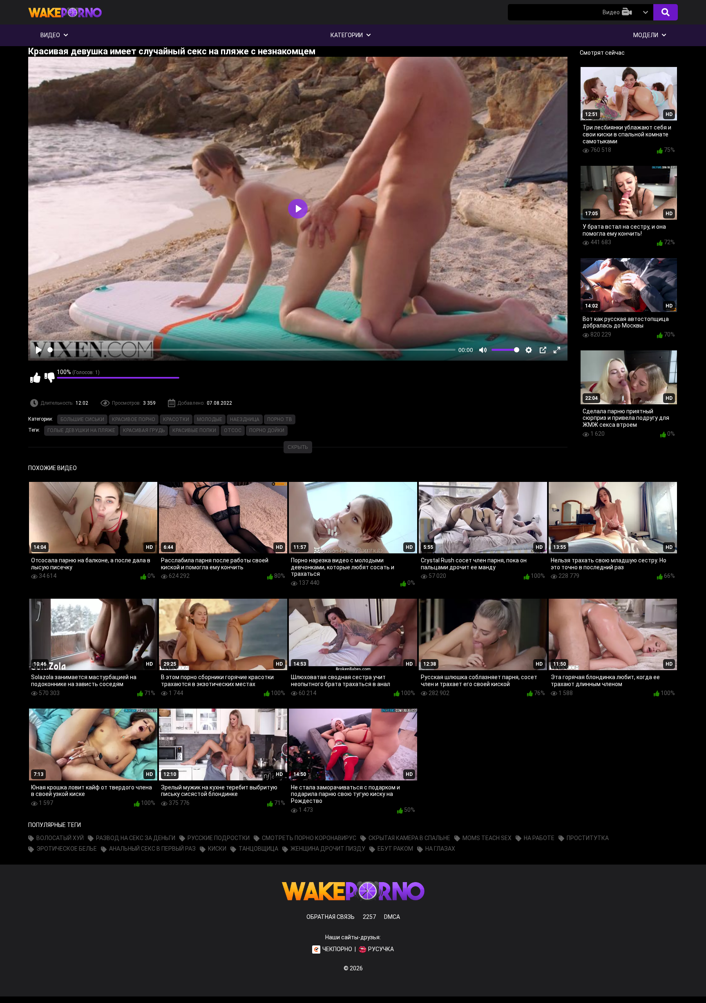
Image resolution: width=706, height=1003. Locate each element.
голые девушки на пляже (81, 430)
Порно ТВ (279, 419)
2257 (369, 917)
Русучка (381, 949)
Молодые (209, 419)
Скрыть (298, 447)
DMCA (392, 917)
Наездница (244, 419)
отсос (232, 430)
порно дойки (266, 430)
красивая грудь (144, 430)
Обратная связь (330, 917)
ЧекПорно (337, 949)
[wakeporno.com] (65, 19)
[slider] (251, 350)
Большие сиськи (82, 419)
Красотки (176, 419)
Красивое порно (133, 419)
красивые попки (194, 430)
